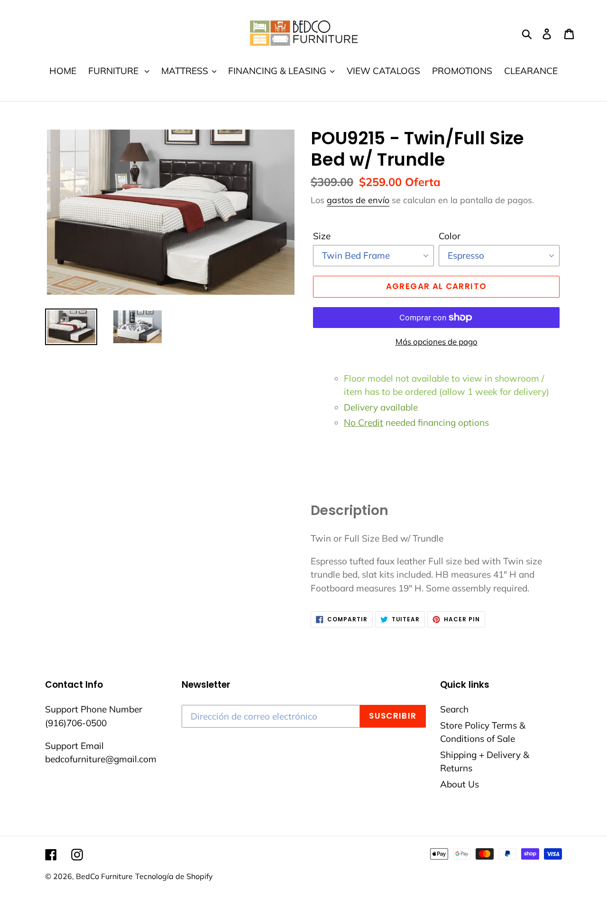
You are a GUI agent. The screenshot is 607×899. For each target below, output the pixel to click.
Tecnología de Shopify (174, 876)
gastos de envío (358, 200)
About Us (459, 784)
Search (454, 709)
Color (449, 236)
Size (322, 236)
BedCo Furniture (104, 876)
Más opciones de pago (436, 341)
